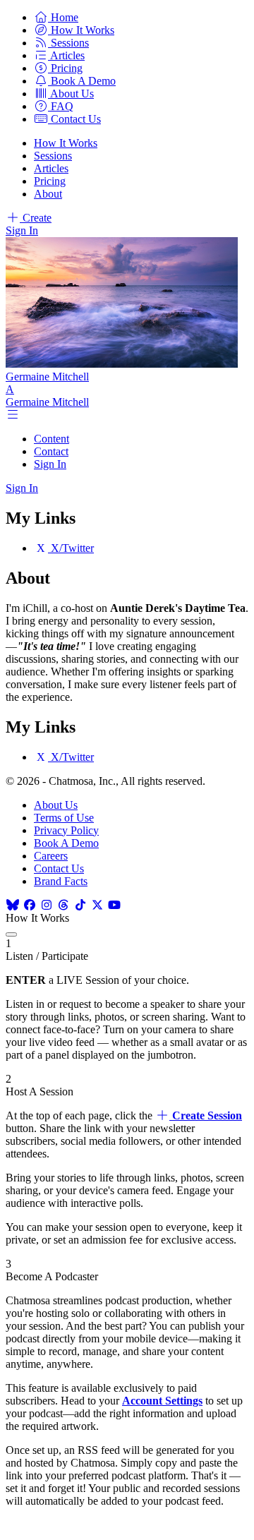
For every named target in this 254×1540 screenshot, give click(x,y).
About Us (56, 805)
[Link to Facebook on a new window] (30, 905)
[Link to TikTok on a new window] (80, 905)
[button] (56, 17)
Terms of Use (64, 818)
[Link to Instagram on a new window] (47, 905)
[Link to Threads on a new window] (63, 905)
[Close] (11, 934)
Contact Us (59, 868)
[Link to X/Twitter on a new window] (97, 905)
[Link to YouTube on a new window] (114, 905)
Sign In (22, 230)
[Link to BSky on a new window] (13, 905)
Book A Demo (66, 843)
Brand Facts (60, 881)
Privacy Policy (66, 830)
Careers (51, 856)
